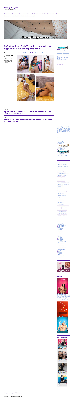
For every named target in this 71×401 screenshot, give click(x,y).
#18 (60, 127)
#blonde (58, 58)
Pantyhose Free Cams (16, 13)
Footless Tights (60, 228)
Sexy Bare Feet (60, 156)
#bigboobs (63, 127)
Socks (59, 251)
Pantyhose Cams (61, 149)
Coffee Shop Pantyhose (62, 225)
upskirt (59, 215)
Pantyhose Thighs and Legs (62, 247)
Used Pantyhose (61, 255)
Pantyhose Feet (50, 13)
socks (63, 209)
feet (64, 171)
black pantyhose (64, 164)
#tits (63, 59)
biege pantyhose (7, 58)
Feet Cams (60, 143)
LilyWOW (59, 234)
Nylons (59, 235)
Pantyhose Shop (61, 153)
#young (58, 54)
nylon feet (59, 177)
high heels (37, 52)
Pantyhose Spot (60, 154)
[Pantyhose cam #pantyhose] (63, 151)
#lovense (61, 54)
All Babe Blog (60, 141)
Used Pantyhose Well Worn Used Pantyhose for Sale (24, 15)
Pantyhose (6, 52)
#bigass (67, 54)
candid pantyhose (64, 168)
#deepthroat (66, 55)
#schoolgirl (67, 57)
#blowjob (65, 59)
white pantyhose (64, 215)
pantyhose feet (60, 186)
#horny (58, 59)
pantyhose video (60, 202)
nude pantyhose (64, 175)
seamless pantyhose (61, 206)
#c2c (61, 55)
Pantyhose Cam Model (62, 241)
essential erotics (60, 171)
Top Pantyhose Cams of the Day (39, 13)
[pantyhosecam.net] (63, 363)
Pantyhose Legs (7, 15)
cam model (66, 166)
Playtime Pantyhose (61, 249)
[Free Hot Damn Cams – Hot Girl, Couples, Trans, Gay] (64, 145)
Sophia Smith (60, 252)
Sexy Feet (59, 250)
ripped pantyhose (61, 204)
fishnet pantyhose (61, 173)
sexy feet (67, 206)
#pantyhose (64, 50)
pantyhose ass (60, 184)
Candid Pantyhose (61, 224)
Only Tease (25, 52)
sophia (66, 209)
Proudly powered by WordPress (16, 396)
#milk (68, 127)
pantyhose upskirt (7, 61)
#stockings (61, 51)
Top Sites (58, 13)
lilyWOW (59, 175)
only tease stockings (61, 180)
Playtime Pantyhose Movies (62, 155)
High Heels (60, 229)
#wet (61, 59)
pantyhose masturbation (62, 191)
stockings (64, 211)
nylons (63, 177)
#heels (64, 57)
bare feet (59, 164)
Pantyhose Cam (60, 240)
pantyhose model (61, 193)
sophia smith (60, 211)
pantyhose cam (66, 184)
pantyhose (10, 59)
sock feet (59, 209)
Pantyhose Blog (7, 13)
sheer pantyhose (45, 52)
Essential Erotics (61, 142)
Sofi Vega (19, 52)
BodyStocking (60, 223)
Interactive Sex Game (61, 147)
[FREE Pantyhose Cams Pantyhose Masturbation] (63, 47)
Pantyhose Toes (61, 248)
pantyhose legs (60, 189)
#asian (66, 127)
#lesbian (58, 57)
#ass (62, 298)
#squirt (64, 51)
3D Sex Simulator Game (62, 140)
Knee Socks (60, 230)
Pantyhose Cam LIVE (61, 148)
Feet (59, 227)
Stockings (60, 253)
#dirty (64, 54)
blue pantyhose (60, 166)
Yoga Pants (60, 256)
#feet (58, 51)
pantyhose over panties (8, 60)
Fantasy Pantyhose (11, 8)
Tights (59, 254)
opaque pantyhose (61, 182)
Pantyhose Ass (10, 55)
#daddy (58, 55)
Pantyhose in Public (61, 243)
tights (66, 213)
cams (59, 168)
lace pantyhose (60, 231)
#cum (63, 55)
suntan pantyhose (61, 213)
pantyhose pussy (60, 197)
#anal (67, 51)
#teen (58, 128)
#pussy (61, 57)
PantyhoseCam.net (27, 13)
